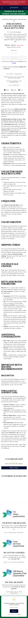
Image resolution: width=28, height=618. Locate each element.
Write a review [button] (14, 468)
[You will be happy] (14, 573)
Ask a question (14, 85)
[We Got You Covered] (14, 543)
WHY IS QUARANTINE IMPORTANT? (14, 532)
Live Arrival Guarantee (14, 74)
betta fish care (18, 111)
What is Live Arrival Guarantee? (14, 562)
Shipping (9, 47)
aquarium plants (8, 417)
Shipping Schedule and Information (14, 81)
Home (3, 19)
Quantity (14, 50)
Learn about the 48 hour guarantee (14, 592)
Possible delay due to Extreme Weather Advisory (14, 77)
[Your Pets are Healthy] (14, 514)
